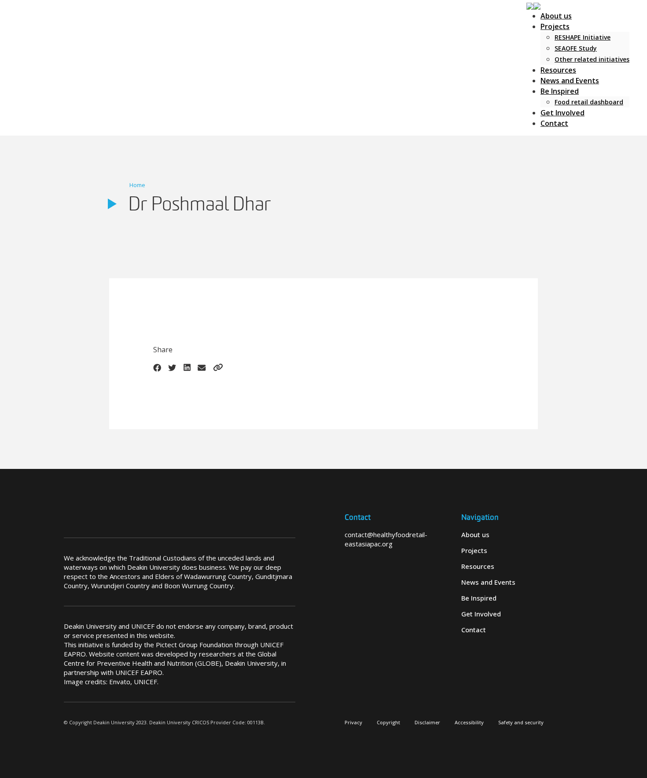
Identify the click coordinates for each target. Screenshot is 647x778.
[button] (533, 5)
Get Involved (562, 113)
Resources (558, 70)
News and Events (569, 80)
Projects (555, 26)
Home (137, 185)
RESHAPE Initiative (582, 37)
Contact (554, 123)
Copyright (388, 722)
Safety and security (521, 722)
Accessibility (469, 722)
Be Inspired (559, 91)
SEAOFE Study (576, 48)
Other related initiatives (592, 59)
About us (556, 16)
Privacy (353, 722)
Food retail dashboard (589, 102)
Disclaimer (427, 722)
